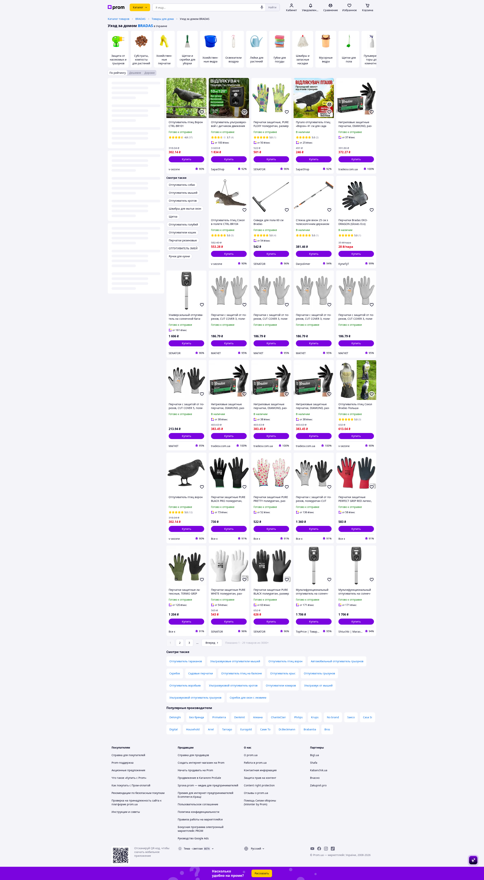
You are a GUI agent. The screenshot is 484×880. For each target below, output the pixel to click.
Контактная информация (260, 770)
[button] (186, 159)
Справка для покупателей (128, 755)
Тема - (193, 848)
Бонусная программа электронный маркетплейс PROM (200, 829)
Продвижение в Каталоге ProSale (199, 778)
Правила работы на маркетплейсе (200, 819)
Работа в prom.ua (255, 762)
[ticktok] (332, 848)
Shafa (313, 762)
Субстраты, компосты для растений (141, 59)
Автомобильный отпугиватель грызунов (337, 661)
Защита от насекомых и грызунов (118, 59)
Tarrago (227, 729)
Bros (327, 729)
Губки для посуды (280, 59)
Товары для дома (163, 19)
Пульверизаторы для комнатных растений (372, 61)
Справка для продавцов (193, 755)
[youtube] (312, 848)
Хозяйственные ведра (210, 59)
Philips (298, 717)
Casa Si (367, 717)
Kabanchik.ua (318, 770)
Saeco (351, 717)
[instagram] (326, 848)
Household (193, 729)
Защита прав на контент (260, 778)
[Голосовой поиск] (262, 7)
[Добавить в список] (202, 112)
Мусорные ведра (326, 59)
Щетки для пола (349, 59)
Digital (173, 729)
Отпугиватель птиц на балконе (241, 673)
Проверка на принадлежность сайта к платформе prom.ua (136, 802)
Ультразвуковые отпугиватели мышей (235, 661)
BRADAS (140, 19)
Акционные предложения (128, 770)
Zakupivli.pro (318, 785)
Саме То (265, 729)
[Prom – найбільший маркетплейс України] (116, 7)
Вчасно (315, 778)
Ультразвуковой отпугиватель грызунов (195, 697)
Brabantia (310, 729)
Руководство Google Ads (193, 838)
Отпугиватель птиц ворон (285, 661)
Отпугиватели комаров (281, 685)
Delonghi (175, 717)
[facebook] (319, 848)
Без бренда (196, 717)
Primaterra (219, 717)
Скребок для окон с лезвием (248, 697)
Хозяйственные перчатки (164, 59)
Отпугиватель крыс (283, 673)
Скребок (174, 673)
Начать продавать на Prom (195, 770)
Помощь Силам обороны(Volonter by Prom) (260, 802)
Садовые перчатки (200, 673)
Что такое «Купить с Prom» (129, 778)
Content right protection (259, 785)
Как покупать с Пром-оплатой (131, 785)
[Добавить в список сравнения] (329, 104)
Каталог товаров (118, 19)
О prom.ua (251, 755)
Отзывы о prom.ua (256, 793)
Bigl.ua (314, 755)
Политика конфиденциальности (198, 812)
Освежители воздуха (233, 59)
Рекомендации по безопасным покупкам (138, 793)
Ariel (211, 729)
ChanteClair (278, 717)
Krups (315, 717)
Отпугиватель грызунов (319, 673)
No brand (333, 717)
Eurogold (246, 729)
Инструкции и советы (126, 812)
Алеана (258, 717)
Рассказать (262, 873)
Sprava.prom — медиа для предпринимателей (208, 785)
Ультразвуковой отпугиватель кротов (233, 685)
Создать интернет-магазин (195, 762)
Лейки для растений (256, 59)
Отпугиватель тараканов (185, 661)
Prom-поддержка (122, 762)
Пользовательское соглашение (198, 804)
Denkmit (239, 717)
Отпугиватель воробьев (185, 685)
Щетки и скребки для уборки (187, 59)
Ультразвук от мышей (318, 685)
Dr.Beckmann (287, 729)
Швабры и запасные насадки (302, 59)
